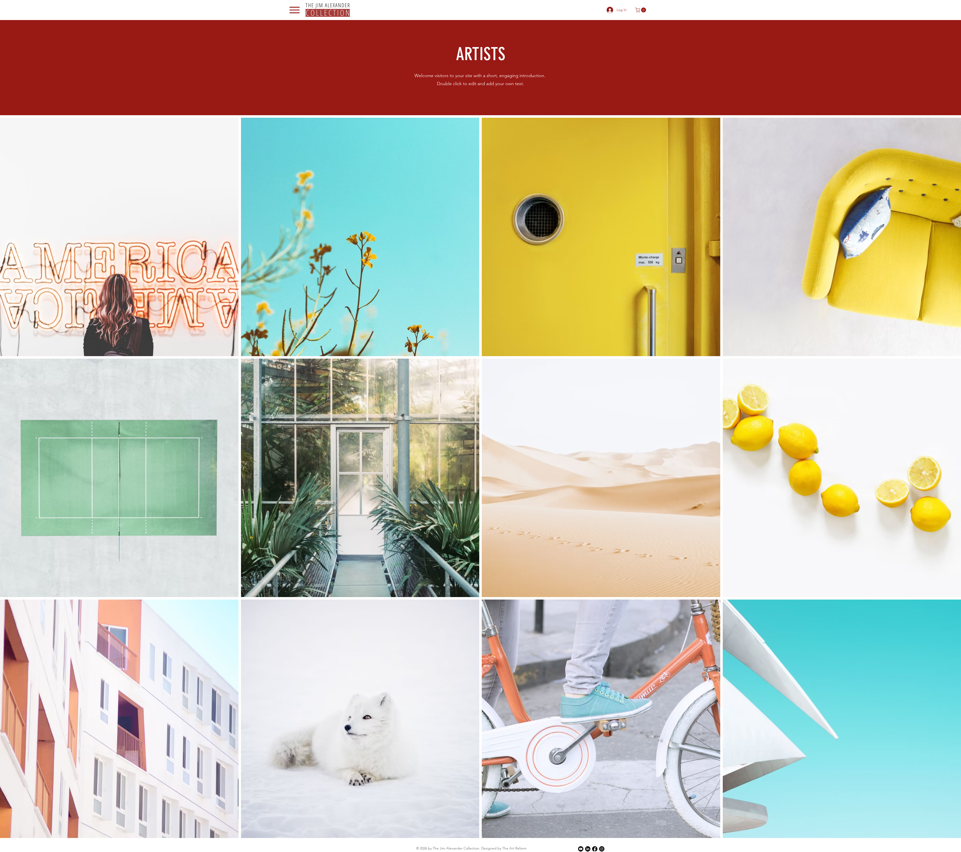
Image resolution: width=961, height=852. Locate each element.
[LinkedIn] (587, 848)
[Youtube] (580, 848)
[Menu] (294, 10)
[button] (641, 10)
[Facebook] (594, 848)
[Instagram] (601, 848)
